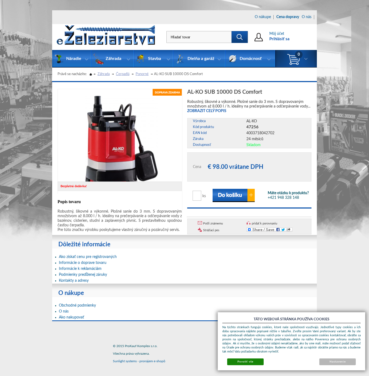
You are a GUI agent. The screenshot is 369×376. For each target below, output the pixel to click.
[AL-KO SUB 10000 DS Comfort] (121, 138)
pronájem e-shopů (152, 361)
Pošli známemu (213, 223)
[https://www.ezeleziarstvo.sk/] (106, 37)
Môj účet (276, 34)
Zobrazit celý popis (206, 111)
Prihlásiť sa (279, 39)
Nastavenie (337, 361)
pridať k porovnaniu (264, 223)
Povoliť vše (245, 361)
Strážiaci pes (211, 230)
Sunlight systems (125, 361)
